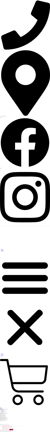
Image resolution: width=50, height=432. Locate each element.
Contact (2, 355)
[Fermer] (13, 424)
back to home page (1, 409)
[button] (25, 302)
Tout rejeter (7, 429)
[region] (7, 427)
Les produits (2, 354)
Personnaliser (4, 429)
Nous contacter (2, 411)
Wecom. (7, 431)
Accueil (2, 353)
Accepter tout (11, 429)
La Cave (2, 249)
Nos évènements (2, 250)
